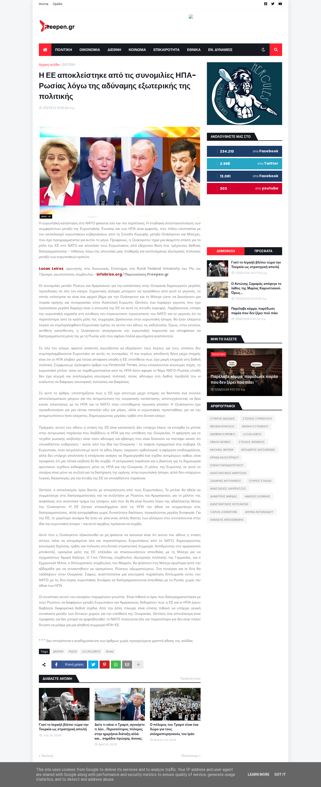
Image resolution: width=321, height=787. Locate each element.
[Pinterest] (105, 665)
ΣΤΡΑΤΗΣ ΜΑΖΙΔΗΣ (222, 419)
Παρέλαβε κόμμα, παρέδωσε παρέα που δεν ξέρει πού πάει (254, 310)
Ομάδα (57, 4)
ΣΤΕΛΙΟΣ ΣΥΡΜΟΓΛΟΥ (257, 419)
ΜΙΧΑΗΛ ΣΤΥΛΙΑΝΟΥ (255, 426)
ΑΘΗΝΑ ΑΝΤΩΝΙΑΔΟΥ (259, 512)
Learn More (258, 774)
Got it (280, 774)
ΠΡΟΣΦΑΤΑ (263, 251)
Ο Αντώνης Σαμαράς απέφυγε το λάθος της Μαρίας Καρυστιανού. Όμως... (256, 288)
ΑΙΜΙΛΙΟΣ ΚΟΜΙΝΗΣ (257, 496)
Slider (110, 651)
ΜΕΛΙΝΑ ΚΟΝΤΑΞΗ (222, 426)
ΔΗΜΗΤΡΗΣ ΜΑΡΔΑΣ (223, 496)
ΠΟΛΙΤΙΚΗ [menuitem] (63, 49)
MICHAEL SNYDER (221, 450)
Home (43, 4)
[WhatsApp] (116, 665)
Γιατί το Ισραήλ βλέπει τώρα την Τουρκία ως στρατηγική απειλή (64, 727)
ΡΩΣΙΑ (73, 651)
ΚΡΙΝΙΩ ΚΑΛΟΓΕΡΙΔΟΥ (224, 457)
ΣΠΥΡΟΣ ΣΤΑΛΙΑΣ (260, 481)
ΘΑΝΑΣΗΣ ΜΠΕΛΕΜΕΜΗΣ (227, 520)
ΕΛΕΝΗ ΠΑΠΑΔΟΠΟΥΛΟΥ (226, 465)
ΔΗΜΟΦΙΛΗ (226, 251)
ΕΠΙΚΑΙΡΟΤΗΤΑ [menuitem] (166, 49)
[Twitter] (93, 665)
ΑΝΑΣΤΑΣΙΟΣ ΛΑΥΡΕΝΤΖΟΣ (228, 489)
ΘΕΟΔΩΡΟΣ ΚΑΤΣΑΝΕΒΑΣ (258, 450)
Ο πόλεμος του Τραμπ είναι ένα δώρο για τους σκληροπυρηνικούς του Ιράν (174, 729)
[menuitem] (45, 49)
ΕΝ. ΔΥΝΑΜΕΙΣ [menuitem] (220, 49)
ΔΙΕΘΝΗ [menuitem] (114, 49)
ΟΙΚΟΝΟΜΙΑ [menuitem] (89, 49)
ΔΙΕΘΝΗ (68, 64)
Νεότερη (47, 755)
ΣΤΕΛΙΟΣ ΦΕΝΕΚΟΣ (252, 442)
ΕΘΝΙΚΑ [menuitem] (194, 49)
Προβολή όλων (190, 678)
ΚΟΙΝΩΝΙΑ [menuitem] (137, 49)
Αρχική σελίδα (49, 64)
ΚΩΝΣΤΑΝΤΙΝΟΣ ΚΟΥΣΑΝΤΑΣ (229, 504)
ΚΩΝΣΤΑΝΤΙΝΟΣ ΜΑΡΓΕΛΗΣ (228, 473)
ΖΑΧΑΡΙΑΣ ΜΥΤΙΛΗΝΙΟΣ (225, 481)
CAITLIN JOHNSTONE (223, 512)
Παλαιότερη (189, 755)
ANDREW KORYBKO (222, 434)
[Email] (127, 665)
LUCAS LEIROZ (91, 651)
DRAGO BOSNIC (220, 442)
